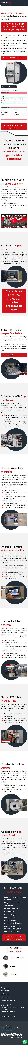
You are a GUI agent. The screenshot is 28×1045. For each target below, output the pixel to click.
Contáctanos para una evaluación (14, 295)
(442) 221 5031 (5, 994)
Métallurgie (13, 974)
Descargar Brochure (9, 87)
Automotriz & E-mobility (17, 958)
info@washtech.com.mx (8, 1000)
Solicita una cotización (12, 58)
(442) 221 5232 (5, 997)
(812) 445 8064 (5, 991)
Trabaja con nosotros (7, 1030)
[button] (24, 1042)
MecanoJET (8, 355)
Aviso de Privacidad (6, 1026)
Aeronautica (13, 966)
